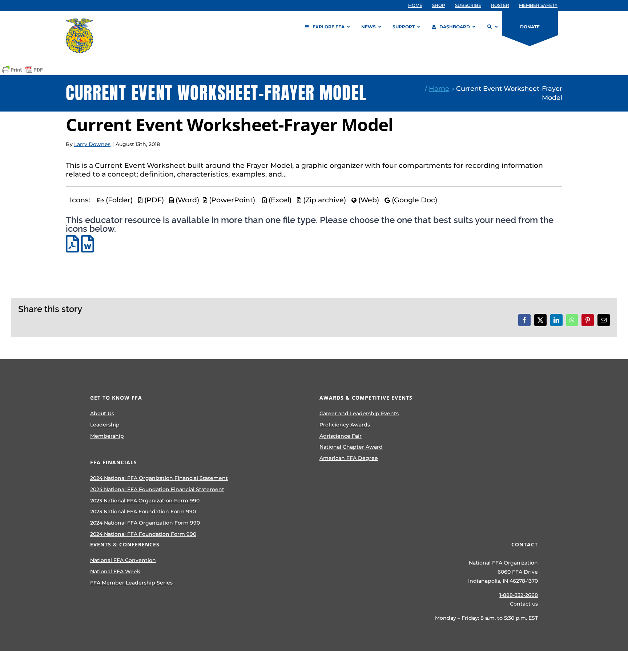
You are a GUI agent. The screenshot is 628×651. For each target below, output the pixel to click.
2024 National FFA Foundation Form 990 (143, 534)
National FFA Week (115, 571)
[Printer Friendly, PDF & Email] (22, 69)
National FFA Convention (123, 560)
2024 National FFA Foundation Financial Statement (157, 489)
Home (439, 88)
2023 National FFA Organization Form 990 (145, 500)
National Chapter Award (351, 447)
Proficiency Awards (344, 424)
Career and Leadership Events (359, 413)
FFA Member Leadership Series (131, 582)
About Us (102, 413)
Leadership (105, 424)
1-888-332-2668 (518, 595)
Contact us (524, 604)
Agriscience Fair (340, 436)
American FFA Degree (348, 458)
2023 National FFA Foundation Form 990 (143, 511)
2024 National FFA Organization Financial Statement (159, 478)
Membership (107, 436)
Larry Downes (92, 144)
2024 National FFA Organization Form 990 (145, 522)
